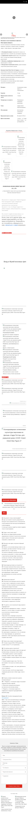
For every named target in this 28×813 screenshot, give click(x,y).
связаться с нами (11, 225)
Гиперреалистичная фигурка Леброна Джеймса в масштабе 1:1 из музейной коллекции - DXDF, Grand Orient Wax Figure (21, 807)
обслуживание (5, 697)
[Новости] (14, 382)
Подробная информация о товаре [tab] (14, 130)
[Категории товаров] (14, 435)
